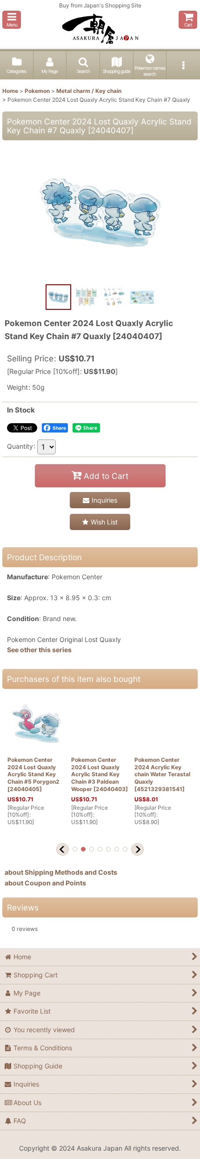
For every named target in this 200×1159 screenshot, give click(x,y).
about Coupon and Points (45, 883)
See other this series (39, 650)
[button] (11, 20)
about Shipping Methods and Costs (61, 872)
